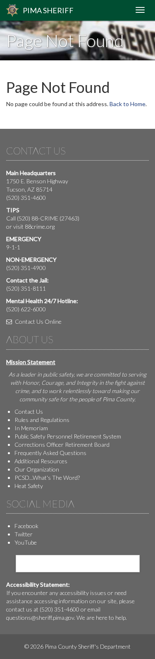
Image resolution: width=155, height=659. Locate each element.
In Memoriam (31, 427)
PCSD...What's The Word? (47, 477)
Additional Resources (40, 461)
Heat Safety (28, 485)
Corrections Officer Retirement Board (62, 444)
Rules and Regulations (41, 419)
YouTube (25, 542)
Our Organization (36, 469)
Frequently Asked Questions (50, 452)
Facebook (26, 525)
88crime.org (40, 226)
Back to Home (127, 103)
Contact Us (28, 411)
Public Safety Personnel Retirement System (67, 436)
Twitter (23, 534)
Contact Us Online (38, 321)
